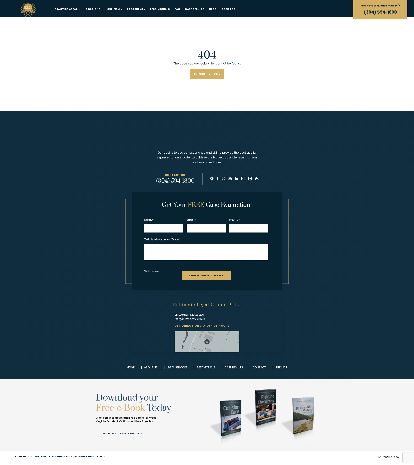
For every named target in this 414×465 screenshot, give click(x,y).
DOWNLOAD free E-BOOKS (121, 433)
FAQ (177, 9)
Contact (228, 9)
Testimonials (160, 9)
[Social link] (211, 179)
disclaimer (79, 456)
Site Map (281, 367)
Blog (213, 9)
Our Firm (113, 9)
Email (191, 220)
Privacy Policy (96, 456)
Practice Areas (66, 9)
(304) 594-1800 (380, 12)
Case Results (194, 9)
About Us (150, 367)
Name (149, 220)
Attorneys (135, 9)
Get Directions (188, 326)
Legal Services (177, 367)
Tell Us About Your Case (162, 239)
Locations (92, 9)
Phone (234, 220)
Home (131, 367)
